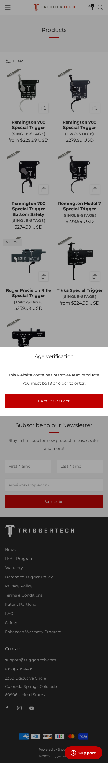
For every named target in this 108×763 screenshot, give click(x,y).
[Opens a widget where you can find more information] (83, 753)
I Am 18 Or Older (54, 401)
